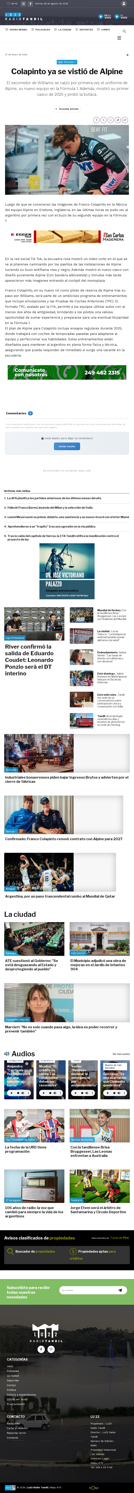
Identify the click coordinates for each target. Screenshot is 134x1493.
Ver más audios (121, 1053)
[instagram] (23, 4)
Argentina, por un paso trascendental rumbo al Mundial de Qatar (60, 896)
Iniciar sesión (67, 446)
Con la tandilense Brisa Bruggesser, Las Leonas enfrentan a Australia (91, 1151)
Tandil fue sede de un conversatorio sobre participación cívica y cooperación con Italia (111, 700)
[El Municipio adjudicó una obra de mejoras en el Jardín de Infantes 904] (100, 939)
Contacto (12, 1437)
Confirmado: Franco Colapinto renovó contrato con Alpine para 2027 (63, 839)
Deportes (86, 29)
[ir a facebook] (41, 1349)
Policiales (42, 29)
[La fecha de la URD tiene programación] (34, 1125)
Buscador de (35, 1251)
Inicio (10, 1366)
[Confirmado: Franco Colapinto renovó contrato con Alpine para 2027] (63, 815)
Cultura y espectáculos (21, 1394)
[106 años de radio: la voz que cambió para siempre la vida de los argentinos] (34, 1186)
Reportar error (16, 1433)
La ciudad (64, 29)
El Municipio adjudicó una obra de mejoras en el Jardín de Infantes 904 (98, 965)
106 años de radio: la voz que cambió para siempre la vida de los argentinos (34, 1212)
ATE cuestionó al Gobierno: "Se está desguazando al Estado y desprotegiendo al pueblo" (31, 965)
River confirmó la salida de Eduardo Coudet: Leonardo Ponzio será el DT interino (29, 660)
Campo (105, 29)
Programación (16, 1404)
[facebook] (30, 4)
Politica (11, 1390)
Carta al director (17, 1428)
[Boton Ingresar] (124, 4)
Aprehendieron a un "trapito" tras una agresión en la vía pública (51, 526)
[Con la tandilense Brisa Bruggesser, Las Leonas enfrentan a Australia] (100, 1125)
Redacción (13, 1423)
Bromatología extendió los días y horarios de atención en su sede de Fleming (111, 720)
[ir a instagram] (51, 1349)
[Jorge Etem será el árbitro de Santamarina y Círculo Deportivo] (100, 1186)
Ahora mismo (18, 29)
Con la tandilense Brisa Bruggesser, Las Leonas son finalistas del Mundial (111, 614)
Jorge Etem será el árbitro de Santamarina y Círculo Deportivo (98, 1210)
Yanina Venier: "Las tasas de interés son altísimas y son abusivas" (111, 657)
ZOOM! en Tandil (17, 1399)
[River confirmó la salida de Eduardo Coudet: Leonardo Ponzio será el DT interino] (34, 624)
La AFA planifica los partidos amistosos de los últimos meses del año (54, 498)
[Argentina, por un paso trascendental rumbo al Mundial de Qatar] (60, 872)
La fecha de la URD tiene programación (26, 1149)
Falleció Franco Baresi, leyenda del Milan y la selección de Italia (50, 507)
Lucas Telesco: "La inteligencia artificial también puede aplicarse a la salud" (111, 635)
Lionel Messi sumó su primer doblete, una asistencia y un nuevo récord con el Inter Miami (68, 517)
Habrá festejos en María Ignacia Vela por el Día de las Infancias (112, 678)
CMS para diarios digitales (113, 1488)
